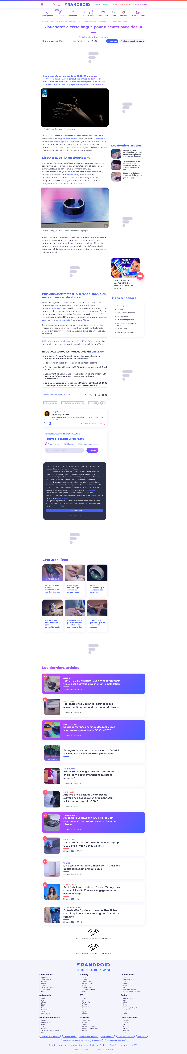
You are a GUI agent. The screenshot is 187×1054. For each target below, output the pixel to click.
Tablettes (84, 1017)
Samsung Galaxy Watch (50, 1030)
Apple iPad (86, 1021)
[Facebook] (87, 970)
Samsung (85, 1006)
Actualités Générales (73, 908)
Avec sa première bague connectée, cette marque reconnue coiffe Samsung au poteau (97, 589)
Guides (113, 4)
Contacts (83, 1045)
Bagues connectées (76, 21)
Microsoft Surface (129, 989)
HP (124, 987)
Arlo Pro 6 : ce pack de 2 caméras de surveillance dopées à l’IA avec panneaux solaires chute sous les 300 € (88, 798)
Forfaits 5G (121, 309)
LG (83, 1000)
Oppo (43, 985)
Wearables (62, 21)
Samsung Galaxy (47, 987)
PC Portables (127, 974)
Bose (124, 1000)
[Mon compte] (59, 4)
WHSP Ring (109, 403)
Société (93, 403)
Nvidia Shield (87, 987)
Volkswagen (45, 1014)
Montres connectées (49, 1017)
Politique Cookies (98, 1045)
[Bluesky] (108, 970)
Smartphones (46, 974)
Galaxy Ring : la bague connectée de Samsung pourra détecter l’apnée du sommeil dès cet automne (132, 177)
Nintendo (85, 985)
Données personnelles (120, 1045)
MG (42, 1006)
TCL (83, 1010)
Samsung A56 (122, 306)
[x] (45, 423)
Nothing (126, 1006)
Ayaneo (85, 980)
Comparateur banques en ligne (74, 1040)
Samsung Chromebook (131, 991)
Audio (124, 995)
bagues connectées (67, 139)
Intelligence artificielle (74, 403)
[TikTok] (104, 970)
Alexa (85, 320)
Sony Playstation (88, 989)
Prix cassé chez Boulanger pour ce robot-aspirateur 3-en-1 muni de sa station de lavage (91, 705)
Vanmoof (126, 1032)
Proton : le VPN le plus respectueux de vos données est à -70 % (52, 588)
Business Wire (71, 174)
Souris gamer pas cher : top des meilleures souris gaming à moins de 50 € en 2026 (89, 728)
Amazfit (44, 1021)
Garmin (44, 1026)
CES (47, 136)
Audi (43, 998)
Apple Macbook (128, 980)
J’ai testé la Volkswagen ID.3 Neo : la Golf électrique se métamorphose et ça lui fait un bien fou (90, 821)
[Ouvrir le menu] (43, 4)
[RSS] (91, 970)
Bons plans (125, 4)
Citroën (44, 1002)
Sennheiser (127, 1010)
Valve (84, 991)
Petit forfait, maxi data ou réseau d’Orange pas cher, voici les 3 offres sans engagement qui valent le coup (91, 890)
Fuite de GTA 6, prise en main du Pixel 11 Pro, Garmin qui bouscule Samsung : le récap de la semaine (91, 913)
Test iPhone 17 (107, 1036)
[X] (78, 970)
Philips (84, 1004)
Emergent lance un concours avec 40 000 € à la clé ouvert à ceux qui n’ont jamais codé (91, 752)
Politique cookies (56, 506)
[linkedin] (50, 423)
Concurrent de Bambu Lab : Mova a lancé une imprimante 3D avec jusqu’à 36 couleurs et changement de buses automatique (75, 376)
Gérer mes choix (75, 515)
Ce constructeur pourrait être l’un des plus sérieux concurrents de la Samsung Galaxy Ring (75, 624)
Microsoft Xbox (87, 983)
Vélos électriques (129, 1017)
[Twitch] (100, 970)
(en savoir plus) (90, 490)
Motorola (44, 983)
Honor (125, 985)
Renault (44, 1010)
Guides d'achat (70, 724)
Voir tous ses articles (92, 423)
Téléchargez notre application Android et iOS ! (64, 341)
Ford (43, 1004)
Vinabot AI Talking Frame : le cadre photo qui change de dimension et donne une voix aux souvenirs (72, 357)
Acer (124, 978)
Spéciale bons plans (89, 444)
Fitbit (43, 1024)
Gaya (124, 1024)
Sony (84, 1008)
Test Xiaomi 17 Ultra (125, 1036)
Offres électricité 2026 (125, 332)
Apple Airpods (128, 998)
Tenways (126, 1030)
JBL (124, 1004)
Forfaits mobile (123, 316)
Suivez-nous (112, 41)
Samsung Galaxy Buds (131, 1008)
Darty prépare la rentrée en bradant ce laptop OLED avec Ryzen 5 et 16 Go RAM (91, 844)
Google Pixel (46, 980)
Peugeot (44, 1008)
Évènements (51, 403)
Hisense (85, 998)
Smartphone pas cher (125, 320)
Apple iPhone (46, 978)
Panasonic (86, 1002)
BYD (43, 1000)
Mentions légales (57, 1045)
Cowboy (126, 1021)
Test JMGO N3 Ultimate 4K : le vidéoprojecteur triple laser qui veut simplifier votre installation (91, 682)
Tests (105, 4)
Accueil (45, 21)
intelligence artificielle (84, 305)
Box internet (122, 329)
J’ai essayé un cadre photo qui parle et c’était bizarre (71, 363)
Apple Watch (46, 1023)
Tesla (43, 1012)
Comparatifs (69, 769)
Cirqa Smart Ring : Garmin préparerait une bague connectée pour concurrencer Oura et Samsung (132, 154)
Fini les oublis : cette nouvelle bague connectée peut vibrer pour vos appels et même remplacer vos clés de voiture (52, 624)
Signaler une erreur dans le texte (56, 395)
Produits (53, 21)
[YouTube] (95, 970)
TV (81, 995)
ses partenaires (62, 498)
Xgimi (84, 1012)
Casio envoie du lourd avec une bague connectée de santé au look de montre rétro (132, 164)
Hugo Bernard (58, 412)
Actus (97, 4)
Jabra (125, 1002)
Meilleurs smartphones (126, 313)
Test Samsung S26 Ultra (115, 1040)
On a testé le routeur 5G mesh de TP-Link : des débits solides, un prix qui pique (91, 867)
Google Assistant (64, 320)
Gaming (84, 974)
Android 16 (142, 1036)
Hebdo (70, 444)
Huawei (44, 981)
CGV (136, 1045)
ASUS (84, 978)
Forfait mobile (140, 4)
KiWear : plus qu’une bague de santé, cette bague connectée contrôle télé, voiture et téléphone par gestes (97, 624)
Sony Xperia (45, 989)
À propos (72, 1045)
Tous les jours (53, 444)
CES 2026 (97, 351)
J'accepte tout (76, 510)
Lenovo (125, 983)
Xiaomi (44, 991)
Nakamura (126, 1028)
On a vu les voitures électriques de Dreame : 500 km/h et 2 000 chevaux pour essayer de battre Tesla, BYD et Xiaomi (76, 384)
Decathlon (127, 1023)
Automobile (45, 995)
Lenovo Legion (87, 981)
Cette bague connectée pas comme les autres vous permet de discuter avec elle (73, 589)
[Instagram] (82, 970)
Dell (124, 981)
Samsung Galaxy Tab (90, 1028)
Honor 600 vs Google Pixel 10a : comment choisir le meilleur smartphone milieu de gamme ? (88, 775)
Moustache (127, 1026)
